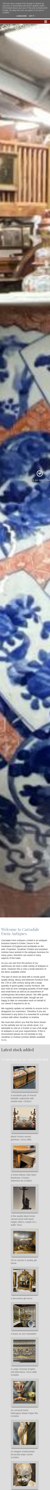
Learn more (22, 16)
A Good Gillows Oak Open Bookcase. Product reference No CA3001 (23, 1178)
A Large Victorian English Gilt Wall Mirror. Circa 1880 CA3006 (24, 1372)
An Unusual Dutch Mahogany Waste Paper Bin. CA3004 (24, 1413)
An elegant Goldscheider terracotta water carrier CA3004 (23, 1454)
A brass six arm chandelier (23, 1334)
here (3, 1040)
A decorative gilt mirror (22, 1298)
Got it (31, 16)
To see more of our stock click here (24, 1059)
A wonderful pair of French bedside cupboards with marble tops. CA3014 (23, 1098)
